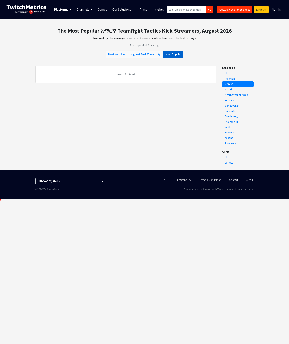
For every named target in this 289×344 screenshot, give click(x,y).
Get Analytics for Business (234, 9)
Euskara (229, 100)
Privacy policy (183, 180)
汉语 (227, 127)
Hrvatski (230, 132)
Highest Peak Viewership (146, 54)
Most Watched (117, 54)
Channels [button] (83, 9)
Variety (229, 162)
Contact (233, 180)
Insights (158, 9)
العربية (229, 89)
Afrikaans (230, 143)
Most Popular (173, 54)
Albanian (230, 78)
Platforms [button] (61, 9)
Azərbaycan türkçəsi (237, 95)
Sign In (276, 9)
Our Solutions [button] (122, 9)
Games (102, 9)
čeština (229, 138)
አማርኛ (229, 84)
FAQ (165, 180)
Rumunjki (230, 111)
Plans (143, 9)
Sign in (250, 180)
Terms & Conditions (210, 180)
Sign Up (261, 10)
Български (231, 122)
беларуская (232, 105)
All (226, 73)
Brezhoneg (231, 116)
